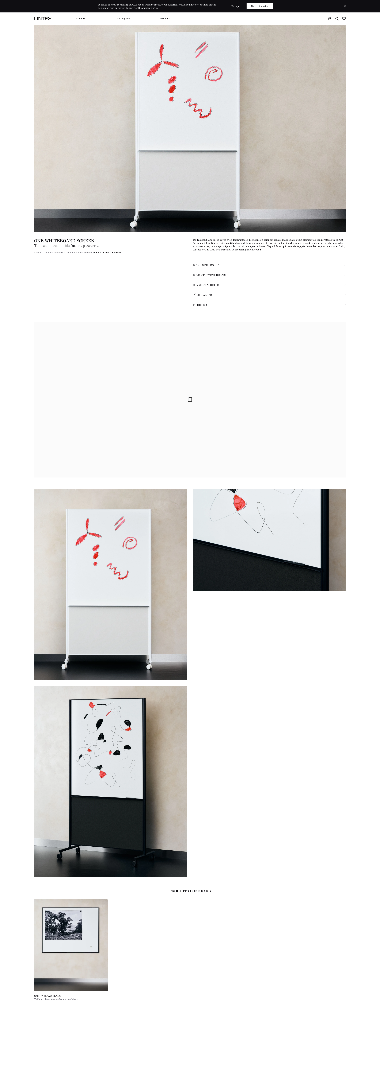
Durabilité (164, 18)
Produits (81, 18)
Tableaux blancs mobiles (78, 252)
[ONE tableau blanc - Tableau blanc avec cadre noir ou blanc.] (71, 945)
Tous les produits (53, 252)
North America (259, 6)
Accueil (38, 252)
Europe (235, 6)
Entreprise (123, 18)
